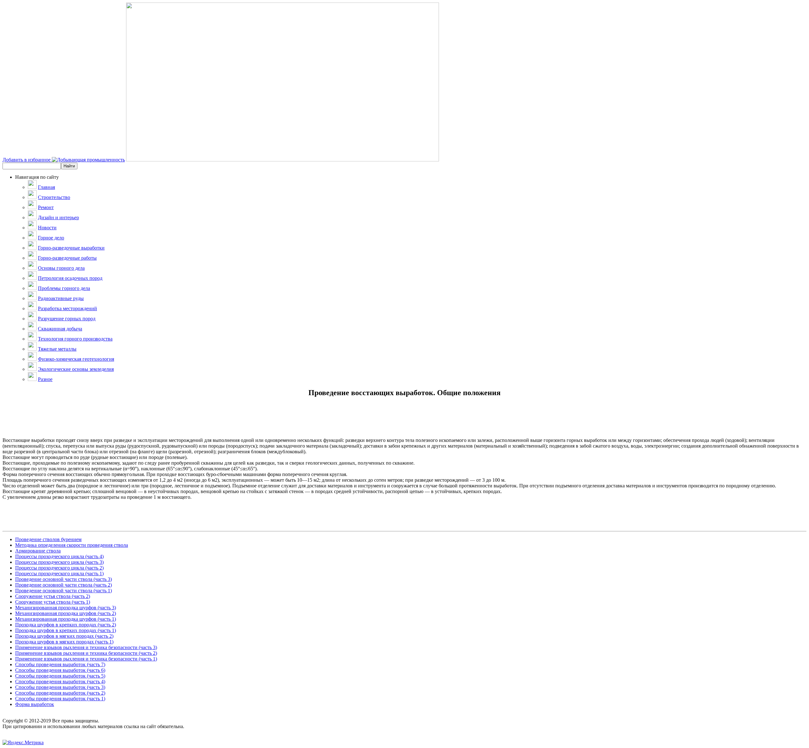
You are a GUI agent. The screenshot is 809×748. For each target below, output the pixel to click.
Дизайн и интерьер (58, 217)
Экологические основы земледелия (76, 369)
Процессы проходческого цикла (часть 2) (59, 567)
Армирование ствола (38, 550)
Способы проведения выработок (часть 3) (60, 687)
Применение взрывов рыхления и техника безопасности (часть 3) (86, 647)
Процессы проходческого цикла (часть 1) (59, 573)
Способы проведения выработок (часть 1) (60, 698)
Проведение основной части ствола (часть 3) (63, 579)
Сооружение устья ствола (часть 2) (52, 596)
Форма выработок (34, 704)
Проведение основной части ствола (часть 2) (63, 585)
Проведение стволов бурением (48, 539)
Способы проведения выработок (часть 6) (60, 670)
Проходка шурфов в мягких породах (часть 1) (64, 641)
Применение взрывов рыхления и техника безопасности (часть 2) (86, 653)
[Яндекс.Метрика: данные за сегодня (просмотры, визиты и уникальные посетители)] (23, 742)
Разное (45, 379)
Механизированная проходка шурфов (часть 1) (65, 619)
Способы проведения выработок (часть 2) (60, 693)
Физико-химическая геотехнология (76, 359)
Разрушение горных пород (66, 318)
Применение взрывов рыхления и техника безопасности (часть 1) (86, 658)
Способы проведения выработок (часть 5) (60, 676)
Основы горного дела (61, 268)
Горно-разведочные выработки (71, 247)
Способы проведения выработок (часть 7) (60, 664)
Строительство (54, 197)
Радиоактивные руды (61, 298)
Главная (46, 187)
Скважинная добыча (60, 328)
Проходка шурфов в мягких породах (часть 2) (64, 636)
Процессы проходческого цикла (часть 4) (59, 556)
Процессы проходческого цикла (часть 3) (59, 562)
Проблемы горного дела (64, 288)
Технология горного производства (75, 338)
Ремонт (46, 207)
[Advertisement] (404, 423)
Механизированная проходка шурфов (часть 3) (65, 607)
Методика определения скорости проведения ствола (71, 545)
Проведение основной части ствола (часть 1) (63, 590)
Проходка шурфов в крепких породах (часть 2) (65, 624)
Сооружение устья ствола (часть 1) (52, 602)
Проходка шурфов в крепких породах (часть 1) (65, 630)
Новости (47, 227)
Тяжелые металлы (57, 349)
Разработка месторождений (67, 308)
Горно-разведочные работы (67, 258)
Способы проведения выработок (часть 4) (60, 681)
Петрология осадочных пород (70, 278)
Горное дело (51, 237)
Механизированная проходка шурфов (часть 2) (65, 613)
